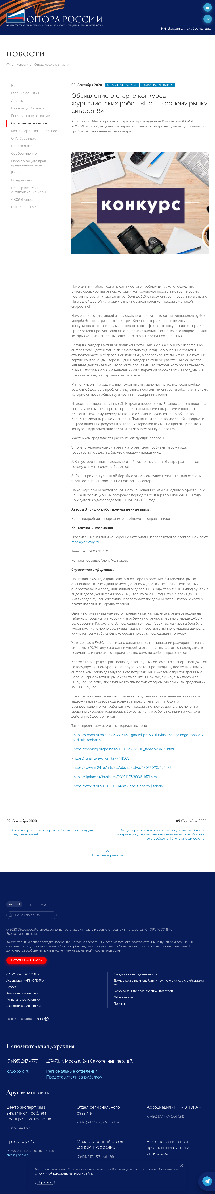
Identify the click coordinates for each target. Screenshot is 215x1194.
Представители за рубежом (74, 1077)
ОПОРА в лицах (23, 138)
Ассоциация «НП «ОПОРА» (25, 980)
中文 (44, 904)
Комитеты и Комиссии (22, 993)
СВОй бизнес (22, 200)
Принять (45, 1182)
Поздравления (22, 180)
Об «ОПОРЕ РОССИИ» (22, 974)
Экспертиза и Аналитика (23, 1005)
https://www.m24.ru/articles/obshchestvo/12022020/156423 (122, 768)
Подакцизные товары (157, 84)
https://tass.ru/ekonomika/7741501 (101, 758)
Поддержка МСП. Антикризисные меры (28, 190)
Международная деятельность (35, 131)
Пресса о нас (22, 146)
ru (208, 18)
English (30, 904)
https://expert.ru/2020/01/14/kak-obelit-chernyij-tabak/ (119, 786)
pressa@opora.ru (17, 1155)
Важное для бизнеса (27, 108)
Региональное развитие (30, 116)
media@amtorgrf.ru (86, 542)
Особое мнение (24, 154)
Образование (123, 997)
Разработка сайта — (25, 1018)
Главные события (25, 93)
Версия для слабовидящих (189, 28)
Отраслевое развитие (49, 64)
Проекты (120, 1003)
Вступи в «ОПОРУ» (26, 960)
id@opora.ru (17, 1071)
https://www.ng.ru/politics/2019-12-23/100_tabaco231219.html (124, 749)
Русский (14, 904)
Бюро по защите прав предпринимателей (28, 163)
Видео (16, 173)
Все (14, 86)
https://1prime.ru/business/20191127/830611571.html (116, 777)
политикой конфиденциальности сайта (65, 1173)
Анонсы (17, 101)
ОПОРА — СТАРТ (24, 207)
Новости (22, 64)
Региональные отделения (72, 1071)
